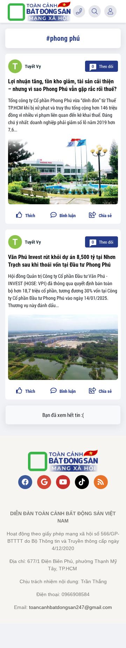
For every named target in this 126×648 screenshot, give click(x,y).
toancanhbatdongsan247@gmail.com (70, 607)
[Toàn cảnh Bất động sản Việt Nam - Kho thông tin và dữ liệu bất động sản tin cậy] (39, 11)
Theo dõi (102, 66)
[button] (100, 215)
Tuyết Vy (33, 66)
